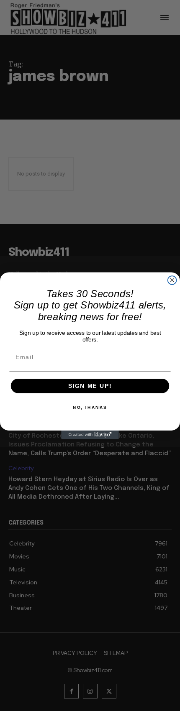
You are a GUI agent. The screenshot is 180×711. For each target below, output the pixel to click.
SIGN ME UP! (90, 385)
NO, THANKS (90, 407)
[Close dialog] (172, 280)
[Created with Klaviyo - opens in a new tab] (90, 434)
